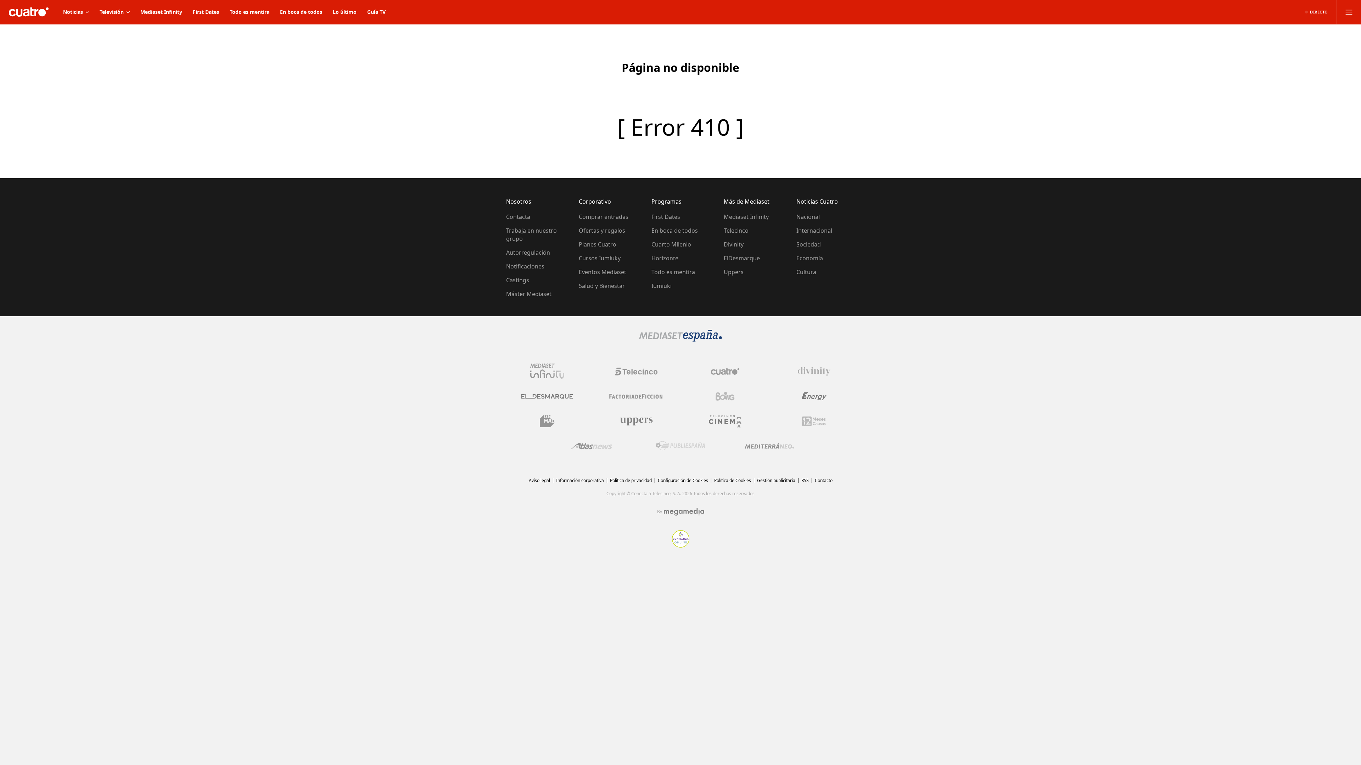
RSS (805, 480)
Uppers (734, 272)
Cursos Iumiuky (600, 258)
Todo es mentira (673, 272)
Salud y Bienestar (602, 286)
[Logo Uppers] (636, 421)
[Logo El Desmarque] (547, 396)
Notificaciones (525, 266)
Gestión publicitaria (776, 480)
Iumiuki (661, 286)
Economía (809, 258)
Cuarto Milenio (671, 244)
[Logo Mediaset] (680, 340)
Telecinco (736, 230)
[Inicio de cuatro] (29, 12)
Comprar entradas (603, 217)
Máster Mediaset (528, 294)
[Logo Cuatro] (725, 371)
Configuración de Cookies (683, 480)
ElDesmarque (742, 258)
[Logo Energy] (814, 396)
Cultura (806, 272)
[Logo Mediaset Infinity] (547, 371)
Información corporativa (580, 480)
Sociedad (808, 244)
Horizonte (664, 258)
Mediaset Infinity (746, 217)
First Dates (665, 217)
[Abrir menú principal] (1348, 12)
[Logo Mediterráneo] (769, 446)
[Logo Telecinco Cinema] (725, 421)
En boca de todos (674, 230)
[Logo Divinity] (814, 371)
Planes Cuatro (597, 244)
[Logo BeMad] (547, 421)
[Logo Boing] (725, 396)
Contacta (518, 217)
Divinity (734, 244)
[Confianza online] (680, 545)
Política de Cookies (732, 480)
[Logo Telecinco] (636, 371)
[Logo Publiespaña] (680, 446)
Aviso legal (539, 480)
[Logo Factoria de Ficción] (636, 396)
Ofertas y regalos (602, 230)
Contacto (824, 480)
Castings (517, 280)
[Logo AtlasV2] (591, 446)
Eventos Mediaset (602, 272)
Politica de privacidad (631, 480)
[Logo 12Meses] (814, 421)
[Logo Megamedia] (684, 512)
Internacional (814, 230)
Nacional (808, 217)
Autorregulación (528, 252)
